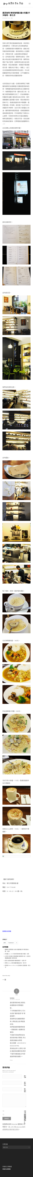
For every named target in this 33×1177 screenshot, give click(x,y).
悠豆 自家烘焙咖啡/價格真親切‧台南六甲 (15, 960)
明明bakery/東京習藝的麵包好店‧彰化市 (15, 963)
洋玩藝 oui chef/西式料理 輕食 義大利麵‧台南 (17, 954)
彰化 (12, 18)
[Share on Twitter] (5, 980)
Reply (11, 1060)
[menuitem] (30, 3)
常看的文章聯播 (6, 1169)
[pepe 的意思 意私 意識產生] (13, 3)
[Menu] (30, 3)
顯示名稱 (25, 1076)
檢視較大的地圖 (6, 931)
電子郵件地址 (25, 1084)
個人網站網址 (25, 1090)
